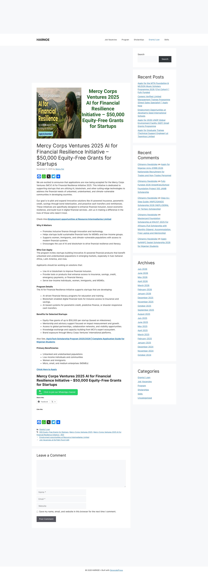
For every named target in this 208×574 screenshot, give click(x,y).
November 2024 (145, 351)
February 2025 (145, 338)
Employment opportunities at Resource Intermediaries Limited (79, 219)
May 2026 (142, 277)
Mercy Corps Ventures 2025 (80, 432)
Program (125, 40)
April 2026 (143, 281)
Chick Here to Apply (47, 369)
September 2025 (146, 310)
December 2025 (145, 298)
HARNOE (43, 40)
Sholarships (139, 40)
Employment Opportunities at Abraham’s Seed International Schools (152, 113)
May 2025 (142, 326)
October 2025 (144, 306)
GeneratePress (116, 570)
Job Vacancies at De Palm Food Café (54, 440)
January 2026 (144, 293)
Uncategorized (145, 398)
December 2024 (145, 347)
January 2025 (144, 343)
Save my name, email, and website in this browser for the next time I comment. (77, 511)
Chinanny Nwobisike (147, 164)
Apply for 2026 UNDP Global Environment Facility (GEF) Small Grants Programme (153, 123)
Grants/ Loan (154, 40)
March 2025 (143, 334)
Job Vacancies (111, 40)
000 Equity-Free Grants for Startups (53, 432)
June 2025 (143, 322)
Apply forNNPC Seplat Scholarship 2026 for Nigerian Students (154, 242)
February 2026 (145, 289)
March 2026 (143, 285)
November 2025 (145, 302)
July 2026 (142, 269)
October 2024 (144, 355)
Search (141, 54)
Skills (166, 40)
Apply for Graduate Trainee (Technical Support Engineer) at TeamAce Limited (153, 133)
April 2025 (143, 330)
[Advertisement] (72, 17)
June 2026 (143, 273)
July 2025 (142, 318)
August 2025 (144, 314)
